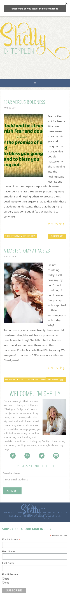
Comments (57, 236)
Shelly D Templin (35, 41)
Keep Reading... (57, 224)
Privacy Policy (35, 508)
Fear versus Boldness (24, 101)
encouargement (15, 379)
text (6, 582)
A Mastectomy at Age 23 (27, 250)
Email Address (11, 539)
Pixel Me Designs (49, 516)
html (6, 578)
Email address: (12, 473)
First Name (8, 551)
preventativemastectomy (20, 236)
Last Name (8, 562)
